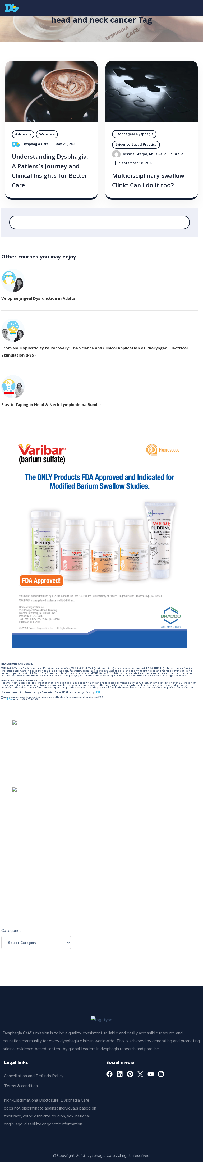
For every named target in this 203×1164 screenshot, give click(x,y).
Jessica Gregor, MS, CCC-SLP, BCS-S (153, 154)
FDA (9, 700)
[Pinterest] (130, 1074)
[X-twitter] (140, 1074)
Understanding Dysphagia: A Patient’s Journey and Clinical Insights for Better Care (50, 171)
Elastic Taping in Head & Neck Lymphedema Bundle (51, 405)
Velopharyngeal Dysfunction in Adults (38, 298)
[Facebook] (109, 1074)
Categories (11, 931)
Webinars (47, 134)
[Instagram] (161, 1074)
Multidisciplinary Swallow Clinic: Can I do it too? (148, 181)
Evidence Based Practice (136, 144)
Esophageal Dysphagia (134, 134)
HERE (97, 692)
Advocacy (23, 134)
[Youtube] (150, 1074)
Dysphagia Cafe (35, 144)
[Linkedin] (120, 1074)
